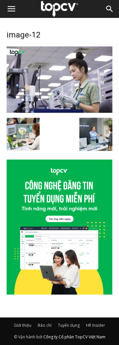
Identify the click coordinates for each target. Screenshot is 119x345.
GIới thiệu (22, 325)
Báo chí (45, 325)
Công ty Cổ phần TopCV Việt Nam (74, 337)
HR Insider (95, 325)
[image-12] (59, 110)
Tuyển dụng (69, 325)
